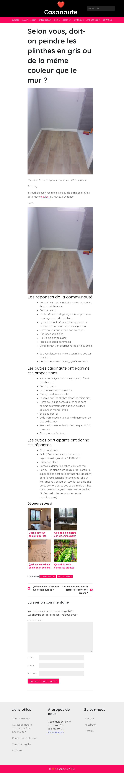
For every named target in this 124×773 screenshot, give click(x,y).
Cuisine (15, 20)
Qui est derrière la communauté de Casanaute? (22, 728)
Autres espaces (47, 576)
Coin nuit (67, 20)
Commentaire (35, 620)
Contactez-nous (21, 718)
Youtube (89, 718)
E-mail (32, 665)
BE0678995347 (56, 732)
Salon (57, 20)
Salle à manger (28, 20)
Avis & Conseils (93, 20)
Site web (32, 673)
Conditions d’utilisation (24, 738)
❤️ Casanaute (61, 8)
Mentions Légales (21, 744)
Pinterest (90, 730)
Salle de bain (45, 20)
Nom (30, 657)
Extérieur (79, 20)
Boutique (107, 20)
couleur (45, 196)
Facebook (90, 724)
